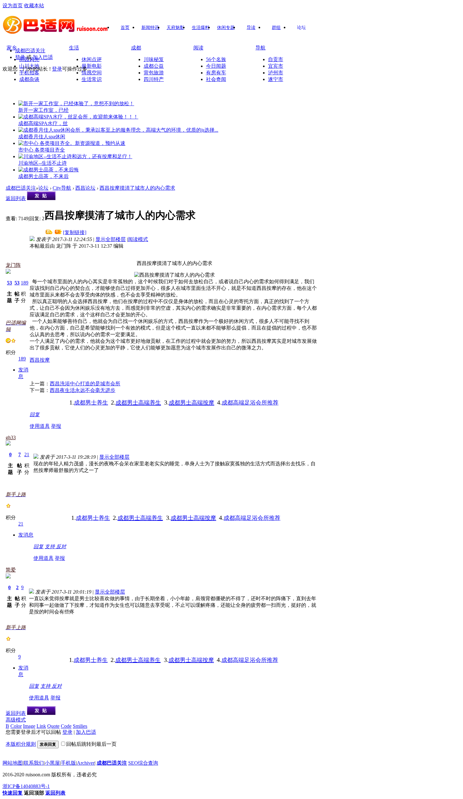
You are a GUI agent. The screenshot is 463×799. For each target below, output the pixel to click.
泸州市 (275, 72)
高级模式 (16, 719)
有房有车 (216, 72)
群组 (276, 27)
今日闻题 (216, 66)
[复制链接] (74, 232)
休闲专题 (226, 27)
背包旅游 (154, 72)
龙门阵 (13, 265)
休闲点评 (92, 59)
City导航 (62, 188)
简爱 (11, 569)
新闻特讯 (150, 27)
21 (26, 454)
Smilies (80, 726)
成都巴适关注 (30, 50)
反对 (61, 546)
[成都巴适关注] (56, 32)
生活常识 (92, 79)
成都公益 (154, 66)
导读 (251, 27)
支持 (50, 546)
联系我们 (34, 763)
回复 (35, 414)
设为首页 (13, 5)
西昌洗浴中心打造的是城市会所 (85, 383)
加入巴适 (43, 57)
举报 (56, 426)
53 (9, 282)
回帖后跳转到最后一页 (91, 744)
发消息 (25, 534)
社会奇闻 (216, 79)
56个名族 (216, 59)
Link (41, 726)
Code (66, 726)
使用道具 (40, 426)
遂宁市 (275, 79)
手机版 (68, 763)
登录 (20, 57)
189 (24, 282)
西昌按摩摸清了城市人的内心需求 (137, 188)
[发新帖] (41, 198)
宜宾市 (275, 66)
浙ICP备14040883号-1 (26, 786)
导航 (260, 47)
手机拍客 (29, 72)
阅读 (198, 47)
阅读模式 (138, 239)
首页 (125, 27)
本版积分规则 (21, 744)
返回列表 (16, 198)
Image (29, 726)
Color (16, 726)
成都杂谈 (29, 79)
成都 (136, 47)
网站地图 (13, 763)
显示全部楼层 (110, 239)
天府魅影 (175, 27)
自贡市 (275, 59)
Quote (53, 726)
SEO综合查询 (143, 763)
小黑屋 (52, 763)
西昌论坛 (85, 188)
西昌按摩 (40, 360)
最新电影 (92, 66)
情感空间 (92, 72)
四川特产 (154, 79)
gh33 (11, 437)
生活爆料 (200, 27)
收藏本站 (34, 5)
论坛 (301, 27)
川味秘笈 (154, 59)
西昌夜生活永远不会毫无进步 (82, 390)
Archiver (85, 763)
